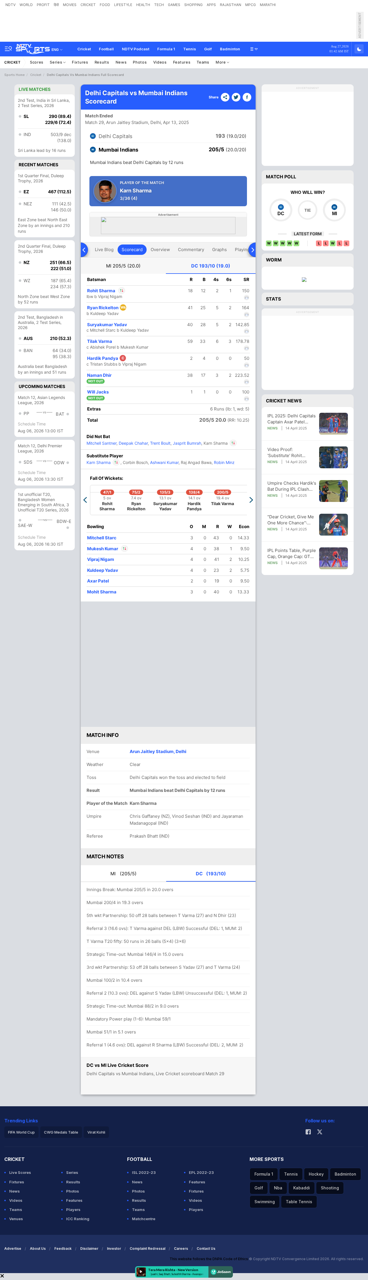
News (121, 62)
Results (102, 62)
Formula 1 (166, 49)
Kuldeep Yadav (102, 570)
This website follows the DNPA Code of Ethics (209, 1259)
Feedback (63, 1248)
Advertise (12, 1248)
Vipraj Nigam (100, 559)
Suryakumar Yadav (107, 324)
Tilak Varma (99, 341)
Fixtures (80, 62)
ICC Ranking (77, 1218)
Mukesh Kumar (103, 548)
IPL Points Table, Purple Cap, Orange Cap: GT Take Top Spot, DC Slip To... (291, 553)
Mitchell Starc (101, 537)
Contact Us (206, 1248)
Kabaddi (301, 1187)
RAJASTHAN (230, 5)
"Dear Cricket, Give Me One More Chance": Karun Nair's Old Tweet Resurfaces (290, 520)
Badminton (230, 49)
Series (56, 62)
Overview (160, 249)
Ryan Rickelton (106, 307)
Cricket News (284, 401)
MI (123, 266)
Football (106, 49)
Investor (114, 1248)
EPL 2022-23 (201, 1172)
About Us (38, 1248)
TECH (159, 5)
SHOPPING (193, 5)
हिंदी (56, 5)
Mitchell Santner (101, 443)
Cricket (84, 49)
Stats (273, 299)
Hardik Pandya (105, 358)
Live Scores (20, 1172)
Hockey (316, 1174)
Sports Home (14, 75)
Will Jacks (98, 392)
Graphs (219, 249)
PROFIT (43, 5)
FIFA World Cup (21, 1132)
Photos (140, 62)
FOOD (105, 5)
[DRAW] (307, 209)
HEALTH (143, 5)
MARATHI (268, 5)
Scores (36, 62)
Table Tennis (299, 1201)
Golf (208, 49)
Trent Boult (159, 443)
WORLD (26, 5)
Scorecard (132, 249)
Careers (181, 1248)
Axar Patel (98, 581)
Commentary (191, 249)
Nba (278, 1187)
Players (73, 1209)
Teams (203, 62)
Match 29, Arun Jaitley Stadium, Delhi (123, 122)
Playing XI (245, 249)
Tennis (189, 49)
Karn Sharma (103, 462)
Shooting (330, 1187)
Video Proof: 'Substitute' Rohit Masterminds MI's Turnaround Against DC (291, 452)
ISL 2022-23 (144, 1172)
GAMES (174, 5)
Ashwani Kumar (164, 462)
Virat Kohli (96, 1132)
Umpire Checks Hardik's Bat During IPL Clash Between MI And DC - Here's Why (291, 486)
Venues (16, 1218)
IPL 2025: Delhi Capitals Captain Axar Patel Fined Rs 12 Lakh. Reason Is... (291, 419)
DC (210, 266)
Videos (160, 62)
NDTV (10, 5)
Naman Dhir (99, 375)
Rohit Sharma (106, 290)
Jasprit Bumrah (186, 443)
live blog (104, 249)
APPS (211, 5)
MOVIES (69, 5)
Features (182, 62)
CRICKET (88, 5)
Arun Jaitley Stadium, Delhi (158, 751)
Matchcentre (143, 1218)
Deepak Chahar (133, 443)
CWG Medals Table (61, 1132)
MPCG (250, 5)
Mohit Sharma (101, 592)
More (221, 62)
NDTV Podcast (135, 49)
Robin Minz (224, 462)
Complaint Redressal (147, 1248)
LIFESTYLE (123, 5)
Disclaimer (89, 1248)
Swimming (264, 1201)
